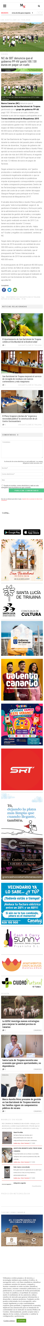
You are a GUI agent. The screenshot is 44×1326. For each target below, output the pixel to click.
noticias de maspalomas (10, 299)
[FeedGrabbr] (22, 1186)
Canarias (38, 1030)
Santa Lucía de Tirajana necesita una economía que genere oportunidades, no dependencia (21, 1063)
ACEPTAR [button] (21, 1321)
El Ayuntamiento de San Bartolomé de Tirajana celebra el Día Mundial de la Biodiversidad (21, 340)
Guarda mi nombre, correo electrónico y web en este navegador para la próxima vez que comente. (20, 486)
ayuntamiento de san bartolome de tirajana (23, 297)
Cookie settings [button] (9, 1321)
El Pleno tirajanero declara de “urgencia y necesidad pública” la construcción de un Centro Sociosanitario (19, 418)
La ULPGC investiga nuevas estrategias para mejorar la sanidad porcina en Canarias (20, 1024)
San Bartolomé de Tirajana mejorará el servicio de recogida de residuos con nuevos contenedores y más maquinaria (21, 379)
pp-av (24, 299)
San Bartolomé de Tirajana (16, 20)
